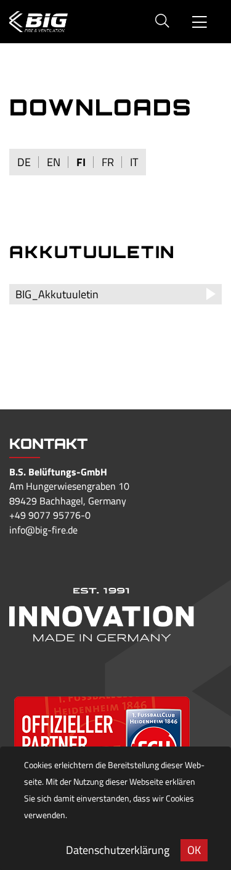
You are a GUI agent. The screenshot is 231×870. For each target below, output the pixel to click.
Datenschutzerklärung (117, 850)
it (134, 162)
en (53, 162)
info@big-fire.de (43, 529)
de (24, 162)
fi (81, 162)
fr (108, 162)
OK (194, 850)
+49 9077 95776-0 (50, 515)
